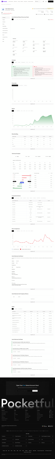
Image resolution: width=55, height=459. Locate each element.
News (3, 41)
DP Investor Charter (48, 450)
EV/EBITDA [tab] (18, 110)
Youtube (52, 417)
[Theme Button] (43, 1)
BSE (8, 450)
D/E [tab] (12, 110)
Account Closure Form (40, 450)
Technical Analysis (5, 28)
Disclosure (38, 418)
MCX (20, 450)
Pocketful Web (4, 413)
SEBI (17, 450)
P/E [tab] (26, 110)
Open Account (51, 1)
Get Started (35, 390)
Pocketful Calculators (5, 418)
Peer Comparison (5, 32)
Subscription (27, 414)
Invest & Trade (11, 1)
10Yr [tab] (23, 19)
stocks (4, 4)
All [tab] (12, 62)
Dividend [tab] (15, 62)
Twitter (51, 413)
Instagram (52, 414)
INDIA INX (34, 450)
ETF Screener (16, 414)
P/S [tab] (29, 110)
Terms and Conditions (40, 414)
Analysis (4, 19)
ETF (14, 417)
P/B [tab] (21, 110)
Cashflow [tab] (25, 85)
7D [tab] (14, 19)
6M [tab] (17, 19)
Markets (22, 1)
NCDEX (26, 450)
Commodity (26, 413)
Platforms (15, 1)
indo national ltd (8, 4)
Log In (46, 1)
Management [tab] (23, 62)
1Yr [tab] (19, 19)
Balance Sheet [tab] (21, 85)
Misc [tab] (27, 62)
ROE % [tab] (32, 110)
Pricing (19, 1)
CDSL (11, 450)
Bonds (15, 418)
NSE (6, 450)
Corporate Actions (5, 30)
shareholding (4, 26)
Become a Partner (30, 1)
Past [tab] (29, 62)
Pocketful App (4, 414)
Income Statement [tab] (15, 85)
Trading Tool (3, 417)
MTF (25, 418)
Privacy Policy (39, 417)
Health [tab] (19, 62)
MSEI (23, 450)
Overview (4, 17)
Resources (25, 1)
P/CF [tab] (24, 110)
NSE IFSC (30, 450)
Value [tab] (32, 62)
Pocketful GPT (27, 417)
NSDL (14, 450)
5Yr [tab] (21, 19)
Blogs (15, 413)
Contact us (38, 413)
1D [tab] (12, 19)
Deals (3, 39)
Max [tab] (25, 19)
